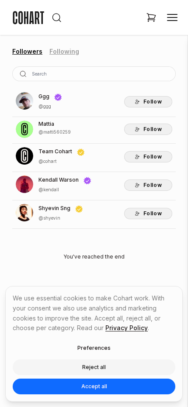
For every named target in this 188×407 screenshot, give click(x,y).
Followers (27, 51)
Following (64, 51)
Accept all (94, 386)
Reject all (94, 367)
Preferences (94, 348)
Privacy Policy (126, 327)
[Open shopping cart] (151, 17)
